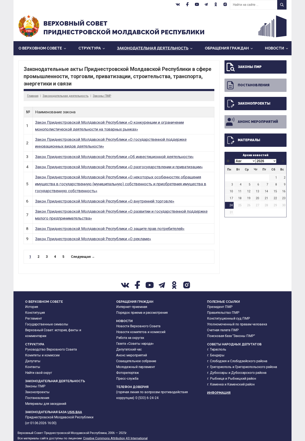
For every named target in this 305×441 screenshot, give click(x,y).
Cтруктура (89, 48)
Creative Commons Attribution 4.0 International (115, 438)
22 (275, 198)
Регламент (33, 318)
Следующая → (83, 257)
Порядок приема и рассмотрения (142, 313)
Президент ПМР (220, 307)
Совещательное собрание (136, 361)
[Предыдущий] (228, 161)
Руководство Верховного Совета (51, 349)
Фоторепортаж (127, 373)
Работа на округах (130, 338)
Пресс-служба (127, 378)
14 (266, 191)
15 (275, 191)
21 (266, 198)
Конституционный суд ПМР (228, 318)
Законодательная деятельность (152, 48)
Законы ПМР (102, 96)
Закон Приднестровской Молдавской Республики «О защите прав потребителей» (109, 228)
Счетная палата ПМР (223, 330)
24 (231, 205)
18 (240, 198)
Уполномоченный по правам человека (237, 324)
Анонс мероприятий (258, 122)
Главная (32, 96)
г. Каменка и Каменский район (231, 384)
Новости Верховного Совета (138, 326)
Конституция (35, 313)
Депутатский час (129, 349)
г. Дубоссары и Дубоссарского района (236, 373)
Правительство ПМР (223, 313)
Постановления (254, 85)
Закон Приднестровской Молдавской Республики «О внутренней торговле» (104, 201)
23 (283, 198)
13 (257, 191)
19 (248, 198)
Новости (274, 48)
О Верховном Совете (40, 48)
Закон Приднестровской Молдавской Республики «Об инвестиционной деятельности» (114, 156)
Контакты (32, 367)
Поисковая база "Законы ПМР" (231, 336)
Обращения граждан (227, 48)
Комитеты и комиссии (42, 355)
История (31, 307)
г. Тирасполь (216, 349)
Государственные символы (46, 324)
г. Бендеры (215, 355)
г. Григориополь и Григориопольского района (242, 367)
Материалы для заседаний (45, 404)
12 (248, 191)
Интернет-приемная (131, 307)
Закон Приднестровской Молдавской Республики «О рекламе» (93, 238)
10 (231, 191)
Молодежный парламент (135, 367)
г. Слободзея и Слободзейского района (237, 361)
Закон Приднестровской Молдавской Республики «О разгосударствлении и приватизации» (119, 166)
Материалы (249, 140)
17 (231, 198)
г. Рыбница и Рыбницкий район (231, 378)
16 (283, 191)
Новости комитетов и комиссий (140, 332)
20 (257, 198)
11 (240, 191)
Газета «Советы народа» (135, 344)
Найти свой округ (38, 373)
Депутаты (32, 361)
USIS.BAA (74, 412)
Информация (219, 393)
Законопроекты (254, 103)
